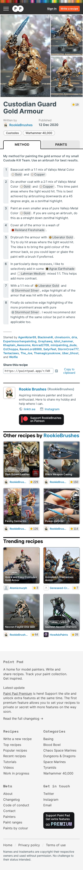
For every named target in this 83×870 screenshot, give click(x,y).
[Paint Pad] (18, 8)
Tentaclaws (11, 353)
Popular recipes (15, 750)
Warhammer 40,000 (39, 133)
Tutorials (9, 762)
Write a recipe (69, 8)
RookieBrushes (61, 435)
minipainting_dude (64, 345)
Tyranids (49, 767)
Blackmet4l (45, 337)
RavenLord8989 (31, 349)
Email (47, 805)
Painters (9, 817)
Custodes (12, 133)
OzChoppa (10, 349)
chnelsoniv (62, 337)
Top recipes (12, 745)
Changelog (11, 799)
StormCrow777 (68, 349)
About (7, 794)
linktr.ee (29, 409)
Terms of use (56, 845)
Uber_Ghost (70, 353)
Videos (8, 767)
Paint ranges (12, 822)
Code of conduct (16, 805)
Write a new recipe (17, 739)
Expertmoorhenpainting (19, 341)
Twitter (48, 794)
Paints (61, 144)
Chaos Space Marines (59, 750)
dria (74, 337)
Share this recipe (15, 365)
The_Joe (26, 353)
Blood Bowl (52, 745)
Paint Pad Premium (17, 693)
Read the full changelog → (23, 718)
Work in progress (16, 773)
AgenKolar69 (27, 337)
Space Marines (54, 762)
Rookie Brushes (32, 389)
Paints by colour (15, 828)
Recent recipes (14, 756)
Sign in (52, 8)
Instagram (52, 409)
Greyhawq (45, 341)
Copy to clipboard (69, 371)
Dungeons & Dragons (59, 756)
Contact (9, 811)
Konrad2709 (40, 345)
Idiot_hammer (63, 341)
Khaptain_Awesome (16, 345)
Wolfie (13, 357)
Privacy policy (29, 845)
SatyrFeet (49, 349)
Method (22, 144)
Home (7, 845)
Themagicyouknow (47, 353)
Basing (48, 739)
